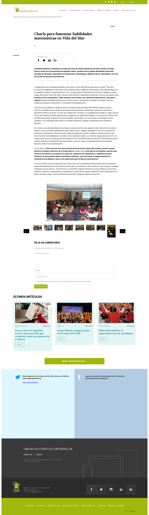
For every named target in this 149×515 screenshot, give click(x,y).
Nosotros (63, 10)
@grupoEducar (34, 378)
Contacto (131, 2)
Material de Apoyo (129, 10)
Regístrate (28, 455)
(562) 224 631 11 (33, 490)
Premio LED (60, 326)
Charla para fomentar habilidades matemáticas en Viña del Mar (44, 17)
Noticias (116, 10)
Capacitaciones (75, 10)
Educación (18, 326)
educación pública (104, 326)
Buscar (122, 2)
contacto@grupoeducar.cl (35, 492)
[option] (74, 204)
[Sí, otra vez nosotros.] (130, 508)
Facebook (118, 376)
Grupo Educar (17, 17)
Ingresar (39, 455)
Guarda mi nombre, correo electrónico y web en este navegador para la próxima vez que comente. (64, 281)
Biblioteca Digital (103, 10)
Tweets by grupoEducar (30, 382)
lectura (24, 326)
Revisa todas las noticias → (74, 361)
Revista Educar (89, 10)
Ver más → (20, 345)
